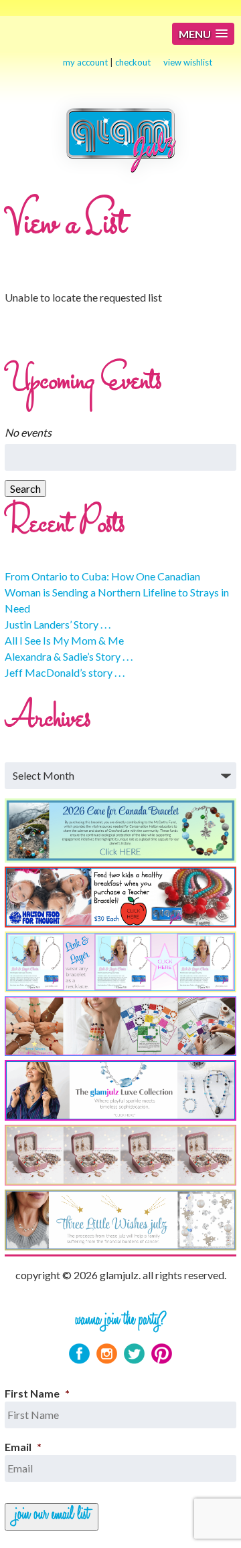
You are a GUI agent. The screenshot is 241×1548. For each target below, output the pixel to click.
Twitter (134, 1353)
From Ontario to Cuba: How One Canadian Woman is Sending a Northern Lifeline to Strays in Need (117, 592)
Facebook (79, 1353)
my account (85, 62)
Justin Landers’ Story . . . (57, 624)
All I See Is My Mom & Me (64, 640)
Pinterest (161, 1353)
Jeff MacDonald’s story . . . (65, 672)
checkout (133, 62)
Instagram (106, 1353)
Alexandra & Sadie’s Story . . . (69, 656)
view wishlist (187, 62)
